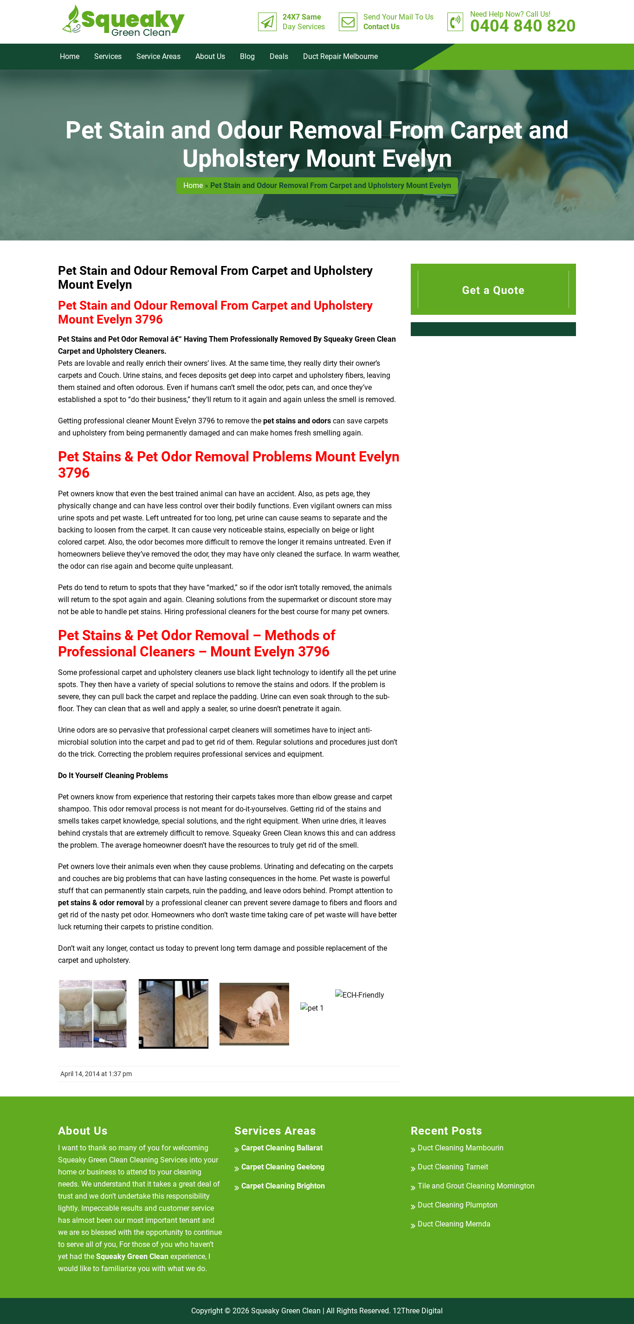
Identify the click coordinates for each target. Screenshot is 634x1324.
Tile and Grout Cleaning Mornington (476, 1185)
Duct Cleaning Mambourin (461, 1147)
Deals (279, 56)
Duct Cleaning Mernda (454, 1224)
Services (108, 56)
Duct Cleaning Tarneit (453, 1166)
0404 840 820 (523, 21)
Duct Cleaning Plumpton (458, 1205)
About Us (210, 56)
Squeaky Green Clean (286, 1310)
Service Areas (158, 56)
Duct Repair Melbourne (340, 56)
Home (69, 56)
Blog (247, 56)
